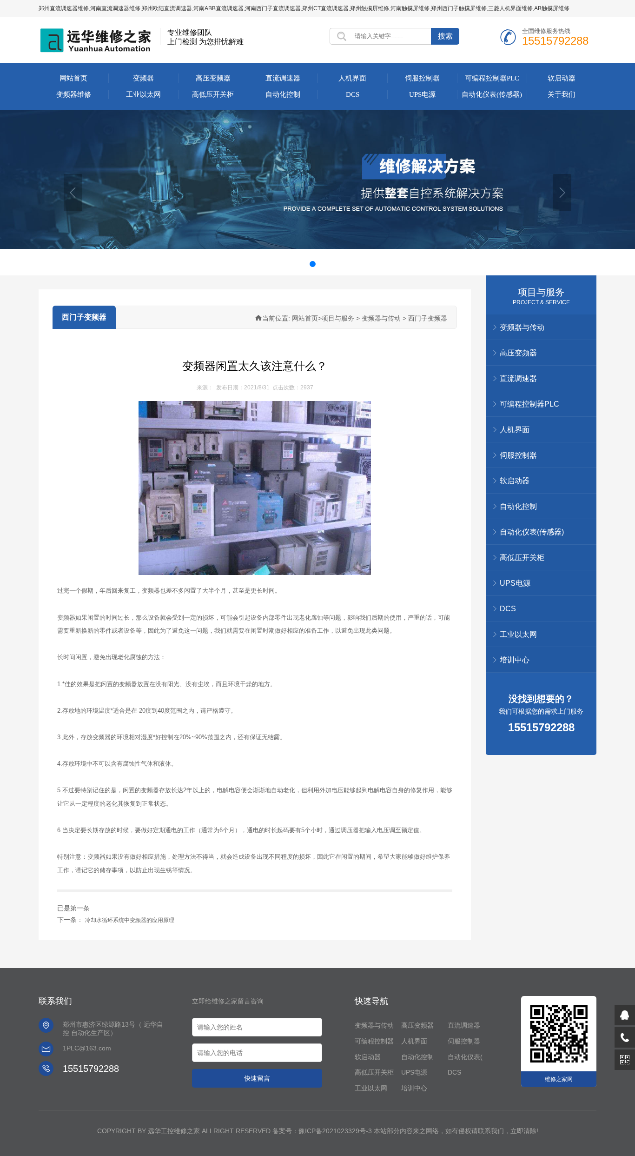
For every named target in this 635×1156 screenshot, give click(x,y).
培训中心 (514, 660)
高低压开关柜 (213, 94)
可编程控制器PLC (492, 78)
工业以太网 (143, 94)
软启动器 (561, 78)
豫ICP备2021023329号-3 (335, 1131)
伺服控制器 (422, 78)
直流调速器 (282, 78)
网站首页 (73, 78)
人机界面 (352, 78)
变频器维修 (73, 94)
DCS (352, 94)
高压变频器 (213, 78)
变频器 (143, 78)
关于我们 (561, 94)
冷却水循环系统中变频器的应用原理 (129, 920)
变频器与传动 (374, 1025)
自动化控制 (282, 94)
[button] (73, 192)
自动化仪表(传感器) (492, 94)
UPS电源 (422, 94)
